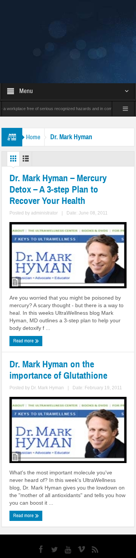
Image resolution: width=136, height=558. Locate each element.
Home (33, 95)
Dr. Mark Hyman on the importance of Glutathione (58, 328)
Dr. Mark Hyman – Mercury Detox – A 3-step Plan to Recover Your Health (58, 148)
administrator (44, 171)
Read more (24, 299)
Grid (13, 119)
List (26, 119)
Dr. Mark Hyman (47, 346)
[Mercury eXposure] (68, 20)
